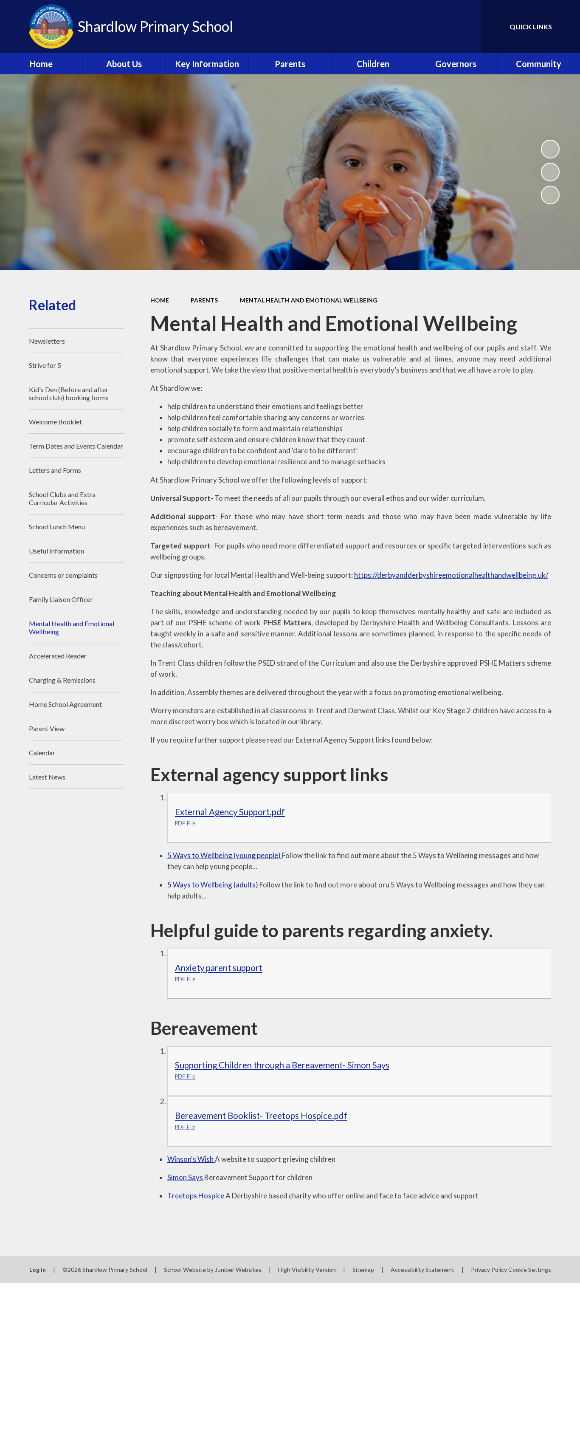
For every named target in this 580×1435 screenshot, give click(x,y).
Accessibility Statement (422, 1269)
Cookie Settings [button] (529, 1269)
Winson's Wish (191, 1159)
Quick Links (531, 27)
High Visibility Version (307, 1269)
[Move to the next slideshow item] (550, 195)
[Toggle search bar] (466, 26)
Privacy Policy (489, 1269)
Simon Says (185, 1177)
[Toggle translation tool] (437, 26)
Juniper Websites (238, 1269)
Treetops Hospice (196, 1195)
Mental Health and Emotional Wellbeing (308, 300)
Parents (204, 300)
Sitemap (363, 1269)
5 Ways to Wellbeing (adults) (213, 884)
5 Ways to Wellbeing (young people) (224, 855)
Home (159, 300)
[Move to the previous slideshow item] (550, 172)
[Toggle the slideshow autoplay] (550, 149)
